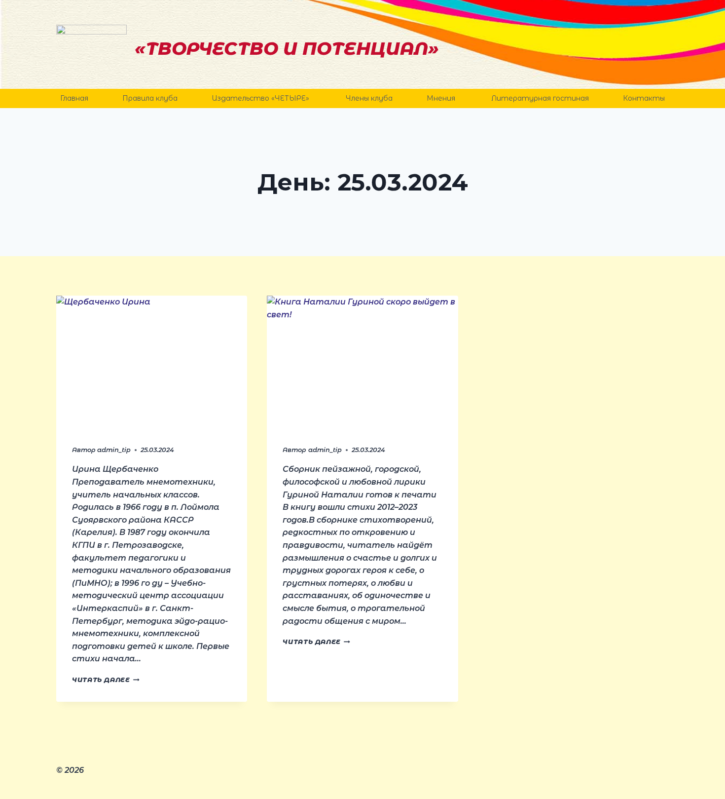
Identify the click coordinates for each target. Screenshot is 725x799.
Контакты (644, 98)
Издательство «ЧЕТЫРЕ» (261, 98)
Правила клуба (150, 98)
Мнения (442, 98)
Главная (74, 98)
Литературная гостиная (540, 98)
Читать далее (106, 680)
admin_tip (114, 450)
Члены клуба (369, 98)
